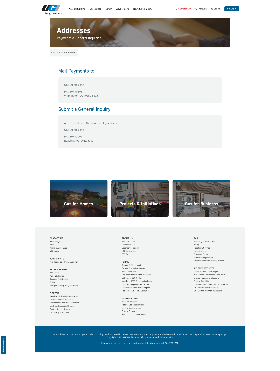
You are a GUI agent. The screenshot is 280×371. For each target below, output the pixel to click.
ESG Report (127, 254)
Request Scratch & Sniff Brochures (136, 274)
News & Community (142, 8)
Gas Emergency (56, 241)
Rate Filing (54, 272)
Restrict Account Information (134, 314)
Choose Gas (95, 8)
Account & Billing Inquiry (132, 265)
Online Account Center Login (206, 271)
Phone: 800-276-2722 (58, 248)
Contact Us (57, 52)
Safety (108, 8)
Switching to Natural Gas (204, 241)
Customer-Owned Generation (62, 299)
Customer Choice (201, 254)
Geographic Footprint (130, 248)
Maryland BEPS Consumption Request (138, 281)
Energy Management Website (206, 278)
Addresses (54, 251)
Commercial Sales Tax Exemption (136, 287)
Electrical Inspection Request (62, 306)
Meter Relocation (129, 271)
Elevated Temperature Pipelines (135, 284)
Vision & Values (128, 241)
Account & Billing (77, 8)
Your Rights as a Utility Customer (64, 262)
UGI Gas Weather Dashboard (206, 287)
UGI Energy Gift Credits (132, 278)
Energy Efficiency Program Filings (64, 285)
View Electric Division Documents (64, 296)
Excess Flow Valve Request (133, 268)
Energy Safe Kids (201, 281)
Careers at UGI (128, 244)
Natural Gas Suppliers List (133, 304)
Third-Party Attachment (59, 312)
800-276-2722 (171, 343)
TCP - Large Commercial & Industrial (209, 274)
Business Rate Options (59, 279)
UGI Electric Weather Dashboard (208, 290)
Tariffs (52, 282)
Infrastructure (200, 251)
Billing (196, 244)
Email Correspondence (203, 257)
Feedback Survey (3, 345)
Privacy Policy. (167, 337)
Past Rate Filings (57, 276)
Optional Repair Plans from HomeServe (211, 284)
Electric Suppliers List (131, 308)
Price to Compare (129, 311)
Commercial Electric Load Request (64, 302)
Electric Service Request (60, 309)
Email (52, 244)
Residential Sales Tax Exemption (135, 290)
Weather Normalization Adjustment (209, 260)
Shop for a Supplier (130, 301)
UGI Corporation (128, 251)
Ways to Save (122, 8)
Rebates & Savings (202, 248)
